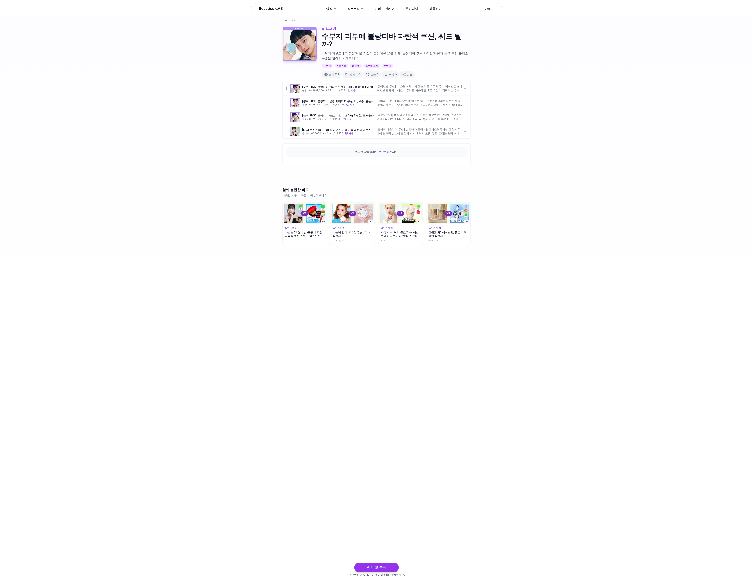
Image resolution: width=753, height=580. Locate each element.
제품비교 (435, 9)
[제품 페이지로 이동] (295, 88)
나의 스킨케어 (385, 9)
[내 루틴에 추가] (465, 88)
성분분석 (353, 9)
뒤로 (293, 20)
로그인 (382, 151)
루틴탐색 (412, 9)
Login (488, 8)
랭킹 (329, 9)
